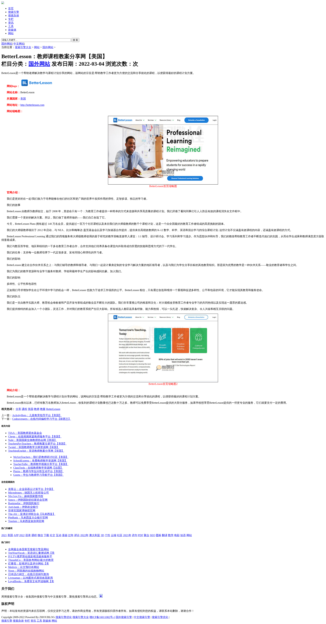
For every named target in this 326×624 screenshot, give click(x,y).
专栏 (11, 19)
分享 (18, 409)
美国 (23, 98)
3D (102, 535)
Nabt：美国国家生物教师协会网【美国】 (32, 440)
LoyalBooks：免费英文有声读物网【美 (31, 581)
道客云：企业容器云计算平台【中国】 (31, 489)
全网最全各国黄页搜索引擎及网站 (28, 549)
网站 (11, 33)
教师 (36, 409)
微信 (40, 535)
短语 (183, 535)
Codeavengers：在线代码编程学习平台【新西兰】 (41, 418)
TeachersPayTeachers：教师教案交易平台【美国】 (37, 443)
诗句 (134, 535)
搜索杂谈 (13, 15)
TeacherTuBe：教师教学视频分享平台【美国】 (40, 464)
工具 (11, 26)
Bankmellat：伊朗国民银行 (23, 503)
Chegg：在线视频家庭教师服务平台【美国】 (34, 436)
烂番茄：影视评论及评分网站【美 (28, 563)
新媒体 (12, 29)
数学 (171, 535)
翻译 (164, 535)
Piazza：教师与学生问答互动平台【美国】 (38, 471)
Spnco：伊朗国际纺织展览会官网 (28, 499)
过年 (71, 535)
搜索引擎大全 (23, 47)
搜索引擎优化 (64, 617)
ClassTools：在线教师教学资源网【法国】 (38, 467)
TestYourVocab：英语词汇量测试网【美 (31, 552)
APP (16, 535)
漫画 (64, 535)
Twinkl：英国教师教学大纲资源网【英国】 (33, 447)
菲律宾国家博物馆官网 (21, 510)
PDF (140, 535)
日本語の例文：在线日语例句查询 (28, 574)
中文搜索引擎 (142, 617)
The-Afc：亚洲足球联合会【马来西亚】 (31, 514)
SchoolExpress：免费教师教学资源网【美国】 (40, 460)
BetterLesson (53, 409)
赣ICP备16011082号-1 (102, 617)
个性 (107, 535)
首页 (11, 8)
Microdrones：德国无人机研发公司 (28, 492)
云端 (113, 535)
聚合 (146, 535)
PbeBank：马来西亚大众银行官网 (28, 517)
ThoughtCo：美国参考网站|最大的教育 (31, 560)
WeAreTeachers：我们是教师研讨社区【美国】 (40, 457)
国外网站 (6, 43)
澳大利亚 (94, 535)
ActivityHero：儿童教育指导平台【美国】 (37, 415)
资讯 (11, 22)
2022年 (84, 535)
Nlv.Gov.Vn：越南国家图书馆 (25, 496)
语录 (28, 535)
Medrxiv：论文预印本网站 (23, 567)
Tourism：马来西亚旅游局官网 (26, 521)
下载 (46, 535)
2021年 (127, 535)
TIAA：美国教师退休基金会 (25, 432)
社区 (119, 535)
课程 (24, 409)
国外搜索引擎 (124, 617)
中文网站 (18, 43)
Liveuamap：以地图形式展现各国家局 (30, 577)
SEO (152, 535)
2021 (4, 535)
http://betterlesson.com (32, 104)
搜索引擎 (13, 12)
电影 (177, 535)
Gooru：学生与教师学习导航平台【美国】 (38, 474)
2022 (22, 535)
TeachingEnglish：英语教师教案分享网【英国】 (36, 450)
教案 (43, 409)
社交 (52, 535)
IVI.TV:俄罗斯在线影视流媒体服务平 (30, 556)
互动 (58, 535)
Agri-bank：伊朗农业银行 (23, 506)
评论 (77, 535)
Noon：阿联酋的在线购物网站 (26, 570)
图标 (158, 535)
